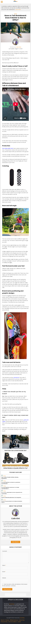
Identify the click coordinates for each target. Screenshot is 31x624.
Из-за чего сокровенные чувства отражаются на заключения (12, 493)
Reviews (7, 620)
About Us (3, 620)
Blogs (15, 13)
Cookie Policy (22, 620)
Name (4, 565)
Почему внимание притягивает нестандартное (11, 497)
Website (4, 578)
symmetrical (16, 377)
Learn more (18, 9)
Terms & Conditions (12, 621)
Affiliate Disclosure (14, 620)
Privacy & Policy (4, 621)
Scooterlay (11, 604)
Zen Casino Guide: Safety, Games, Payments (10, 478)
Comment (4, 551)
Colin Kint (18, 47)
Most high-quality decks (7, 148)
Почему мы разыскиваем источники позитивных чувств (12, 501)
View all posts (15, 542)
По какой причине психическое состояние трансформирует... (10, 488)
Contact (19, 621)
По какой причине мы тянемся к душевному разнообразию (11, 483)
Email (4, 571)
